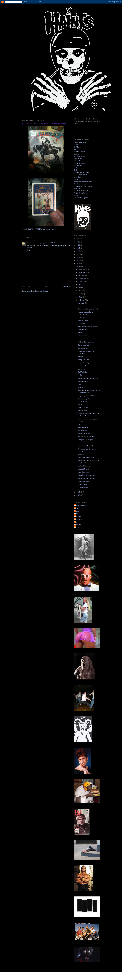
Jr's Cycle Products (81, 175)
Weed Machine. (83, 427)
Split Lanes (78, 188)
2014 (78, 257)
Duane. (80, 443)
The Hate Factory (80, 184)
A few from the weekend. (86, 475)
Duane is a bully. (83, 363)
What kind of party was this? (88, 326)
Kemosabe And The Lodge (83, 182)
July (80, 285)
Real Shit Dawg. (83, 336)
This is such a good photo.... (88, 478)
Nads (76, 179)
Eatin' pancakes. (83, 481)
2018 (78, 245)
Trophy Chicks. (83, 410)
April (80, 294)
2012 (78, 263)
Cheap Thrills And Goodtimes (84, 186)
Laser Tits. (81, 369)
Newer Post (26, 287)
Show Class (78, 165)
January (81, 303)
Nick (76, 514)
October (81, 275)
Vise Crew (77, 177)
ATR (75, 149)
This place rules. (83, 360)
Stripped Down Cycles (81, 172)
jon (76, 522)
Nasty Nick (82, 454)
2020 (78, 239)
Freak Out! (77, 161)
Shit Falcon (78, 147)
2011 (78, 266)
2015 (78, 254)
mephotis (78, 525)
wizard (53, 230)
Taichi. (80, 404)
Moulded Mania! (83, 469)
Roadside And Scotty (81, 191)
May (80, 291)
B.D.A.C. (77, 145)
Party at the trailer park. (86, 342)
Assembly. (81, 323)
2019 (78, 242)
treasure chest (44, 230)
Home (46, 287)
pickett (77, 527)
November (82, 272)
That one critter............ (86, 381)
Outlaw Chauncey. (84, 466)
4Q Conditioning (79, 156)
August (81, 281)
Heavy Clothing (83, 407)
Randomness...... (84, 330)
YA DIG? (78, 516)
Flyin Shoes (78, 158)
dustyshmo (78, 519)
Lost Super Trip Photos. (86, 457)
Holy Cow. (81, 317)
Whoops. (81, 357)
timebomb (31, 243)
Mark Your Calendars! (85, 446)
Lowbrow (77, 154)
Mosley (77, 511)
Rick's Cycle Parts (80, 193)
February (82, 300)
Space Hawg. (82, 484)
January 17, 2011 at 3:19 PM (45, 243)
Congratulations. (83, 366)
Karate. (80, 333)
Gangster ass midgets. (86, 440)
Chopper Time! (83, 487)
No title (80, 387)
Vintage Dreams (79, 151)
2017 (78, 248)
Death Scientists (80, 163)
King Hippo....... (83, 472)
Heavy (76, 195)
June (80, 288)
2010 (78, 492)
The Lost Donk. (83, 320)
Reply (29, 250)
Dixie (76, 170)
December (82, 269)
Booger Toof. (82, 339)
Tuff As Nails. (82, 372)
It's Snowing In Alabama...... (87, 437)
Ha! (79, 424)
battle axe (32, 230)
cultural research (83, 348)
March (81, 297)
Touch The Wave (84, 433)
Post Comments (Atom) (39, 291)
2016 (78, 251)
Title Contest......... (84, 430)
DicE (75, 168)
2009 (78, 495)
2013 (78, 260)
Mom (76, 508)
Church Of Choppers (81, 198)
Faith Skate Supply (80, 142)
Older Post (67, 287)
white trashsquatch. (84, 306)
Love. (80, 384)
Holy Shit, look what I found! (87, 396)
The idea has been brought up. (88, 378)
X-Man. (80, 375)
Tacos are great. (83, 345)
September (82, 278)
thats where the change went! (88, 309)
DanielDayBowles (81, 505)
